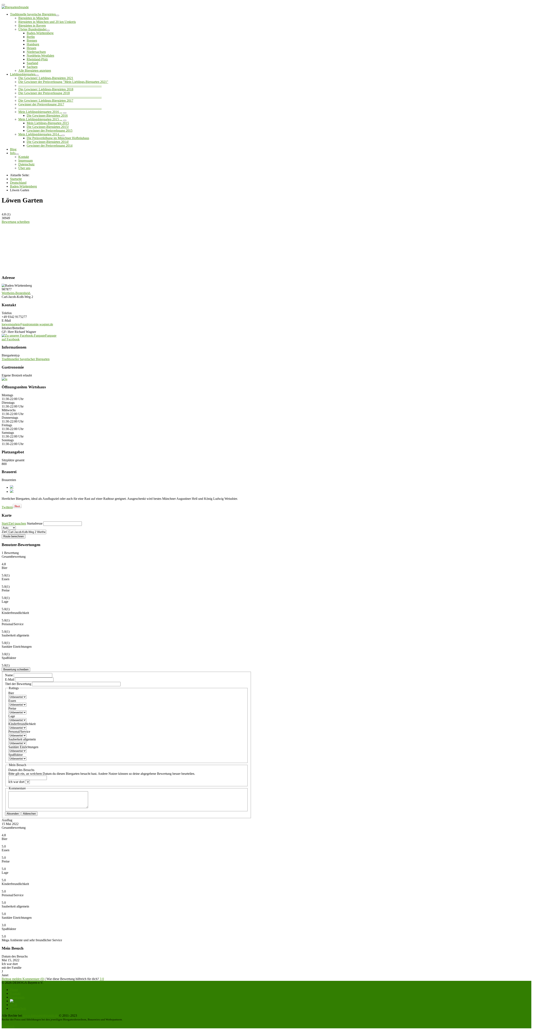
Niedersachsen (36, 52)
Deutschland (18, 182)
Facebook (8, 1026)
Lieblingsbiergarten (22, 74)
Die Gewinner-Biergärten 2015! (48, 127)
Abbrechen (29, 813)
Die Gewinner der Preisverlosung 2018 (44, 93)
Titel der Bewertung (18, 684)
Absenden (13, 813)
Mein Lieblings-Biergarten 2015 (48, 123)
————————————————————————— (60, 85)
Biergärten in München (33, 18)
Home (14, 989)
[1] (34, 247)
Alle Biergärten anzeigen (34, 70)
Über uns (24, 168)
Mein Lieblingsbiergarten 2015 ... (40, 119)
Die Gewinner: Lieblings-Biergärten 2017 (45, 100)
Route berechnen (13, 536)
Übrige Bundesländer (32, 29)
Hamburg (33, 44)
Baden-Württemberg (40, 33)
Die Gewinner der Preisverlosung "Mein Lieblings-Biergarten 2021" (63, 82)
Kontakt (23, 157)
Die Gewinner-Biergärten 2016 (47, 115)
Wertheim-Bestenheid (16, 293)
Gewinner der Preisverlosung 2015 (49, 130)
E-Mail (10, 679)
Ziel (4, 532)
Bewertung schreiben (16, 222)
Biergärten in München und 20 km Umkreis (47, 22)
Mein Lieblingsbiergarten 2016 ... (40, 112)
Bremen (32, 40)
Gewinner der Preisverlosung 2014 (49, 145)
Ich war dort (16, 782)
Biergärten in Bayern (32, 25)
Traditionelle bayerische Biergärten (33, 14)
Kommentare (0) (33, 979)
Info (12, 153)
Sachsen (32, 67)
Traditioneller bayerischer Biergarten (26, 359)
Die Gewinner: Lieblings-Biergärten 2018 (45, 89)
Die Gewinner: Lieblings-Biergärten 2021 (45, 78)
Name (9, 675)
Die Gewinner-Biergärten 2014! (48, 142)
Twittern (7, 507)
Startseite (16, 179)
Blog (13, 149)
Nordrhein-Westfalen (40, 55)
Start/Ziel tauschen (14, 523)
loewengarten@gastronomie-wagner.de (27, 324)
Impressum (25, 160)
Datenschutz (26, 164)
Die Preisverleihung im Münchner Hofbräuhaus (58, 138)
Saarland (32, 63)
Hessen (31, 48)
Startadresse (34, 523)
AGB (13, 1004)
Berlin (31, 37)
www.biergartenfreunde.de (40, 1015)
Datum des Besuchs (101, 771)
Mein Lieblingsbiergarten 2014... (39, 134)
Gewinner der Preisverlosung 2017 (41, 104)
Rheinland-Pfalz (37, 59)
